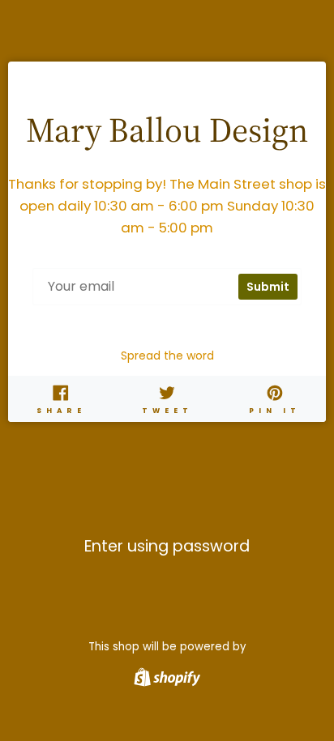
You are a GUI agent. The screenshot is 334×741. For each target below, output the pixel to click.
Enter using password (167, 546)
